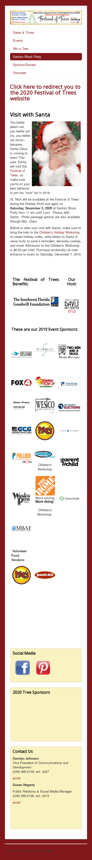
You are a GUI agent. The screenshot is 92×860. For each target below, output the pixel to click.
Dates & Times (23, 32)
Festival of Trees (17, 172)
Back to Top (78, 850)
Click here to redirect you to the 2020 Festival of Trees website (45, 92)
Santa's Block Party (27, 56)
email (16, 778)
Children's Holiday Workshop (59, 232)
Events (18, 40)
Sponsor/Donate (24, 64)
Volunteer (19, 72)
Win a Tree (20, 48)
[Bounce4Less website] (44, 454)
